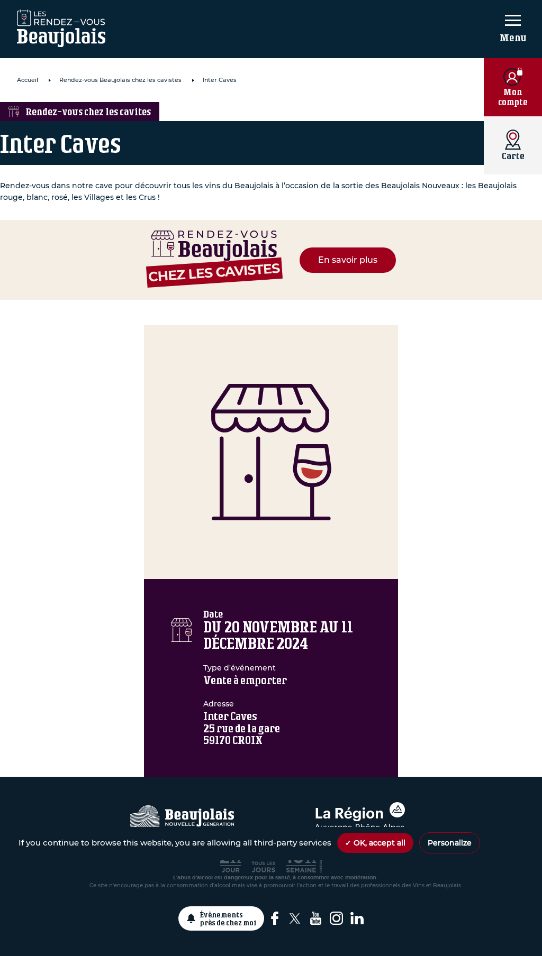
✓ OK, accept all (375, 843)
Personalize (450, 843)
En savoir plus (347, 260)
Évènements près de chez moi (228, 918)
